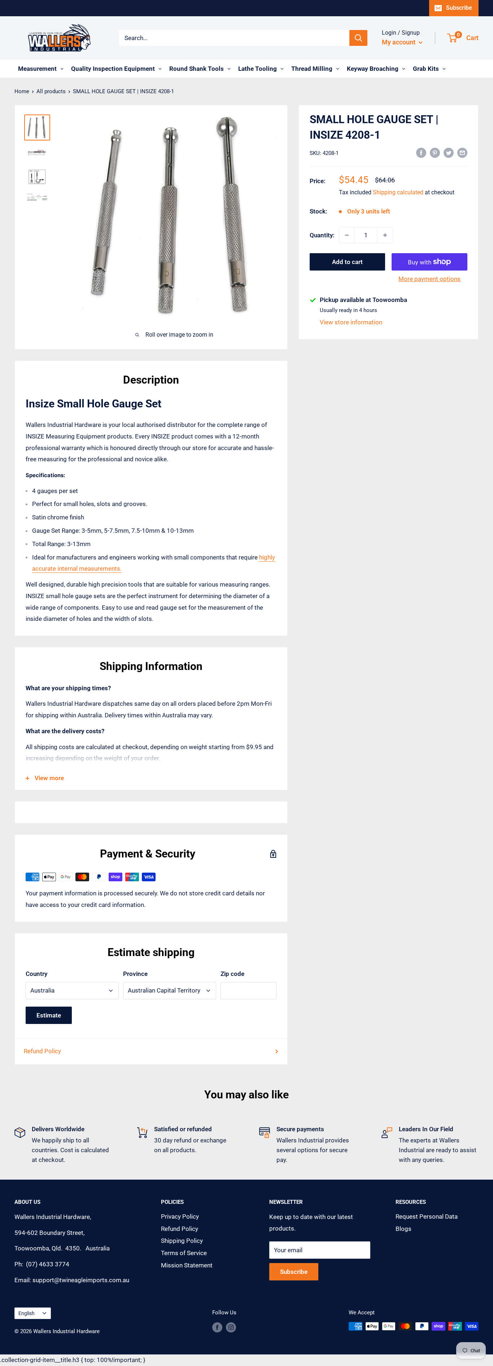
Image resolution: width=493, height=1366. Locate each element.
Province (135, 973)
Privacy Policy (180, 1216)
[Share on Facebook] (421, 152)
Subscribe (459, 7)
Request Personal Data (427, 1216)
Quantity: (322, 234)
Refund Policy (42, 1051)
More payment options (429, 278)
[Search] (358, 38)
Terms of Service (184, 1253)
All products (51, 91)
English (26, 1313)
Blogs (403, 1228)
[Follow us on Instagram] (231, 1327)
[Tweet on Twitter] (449, 152)
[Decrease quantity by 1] (346, 235)
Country (36, 973)
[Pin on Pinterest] (435, 152)
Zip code (232, 973)
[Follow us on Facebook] (217, 1327)
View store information (351, 322)
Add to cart (347, 261)
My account (399, 42)
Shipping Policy (182, 1240)
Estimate (48, 1015)
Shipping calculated (398, 192)
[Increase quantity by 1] (385, 235)
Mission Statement (187, 1265)
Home (21, 91)
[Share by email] (462, 152)
